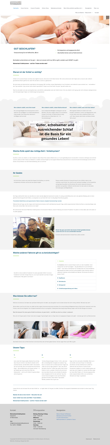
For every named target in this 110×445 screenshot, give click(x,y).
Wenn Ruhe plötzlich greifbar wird (73, 8)
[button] (76, 261)
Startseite (16, 8)
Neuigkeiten (88, 8)
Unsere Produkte (35, 8)
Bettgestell (62, 285)
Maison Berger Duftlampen (63, 414)
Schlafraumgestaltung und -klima (68, 288)
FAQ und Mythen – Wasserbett (83, 12)
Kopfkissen (62, 278)
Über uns (96, 8)
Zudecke (61, 261)
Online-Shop (45, 8)
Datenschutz (96, 439)
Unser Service (24, 8)
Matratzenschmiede (56, 8)
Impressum (89, 439)
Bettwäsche (62, 281)
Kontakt (97, 12)
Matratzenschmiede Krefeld (63, 415)
